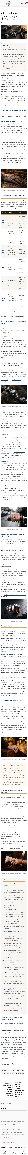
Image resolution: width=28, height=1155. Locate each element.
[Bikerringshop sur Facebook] (2, 1103)
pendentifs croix (16, 379)
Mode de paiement (6, 1127)
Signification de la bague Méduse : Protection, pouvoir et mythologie (8, 1090)
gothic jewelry (4, 1070)
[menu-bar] (3, 3)
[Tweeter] (13, 1064)
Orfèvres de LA (11, 280)
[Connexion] (22, 3)
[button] (25, 1111)
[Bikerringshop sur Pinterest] (6, 1103)
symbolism (21, 1073)
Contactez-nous (5, 1129)
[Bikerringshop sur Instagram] (8, 1103)
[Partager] (11, 1064)
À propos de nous (17, 1129)
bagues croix (4, 379)
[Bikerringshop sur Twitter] (4, 1103)
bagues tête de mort (16, 351)
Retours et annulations (7, 1142)
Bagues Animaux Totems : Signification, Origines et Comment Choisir (19, 1090)
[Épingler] (16, 1064)
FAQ (13, 1137)
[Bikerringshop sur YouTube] (10, 1103)
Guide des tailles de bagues (14, 1132)
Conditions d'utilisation (19, 1127)
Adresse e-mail (5, 1111)
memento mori (5, 1073)
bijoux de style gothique (17, 96)
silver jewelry (13, 1073)
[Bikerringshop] (8, 3)
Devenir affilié (5, 1137)
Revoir (3, 1132)
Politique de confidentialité (9, 1124)
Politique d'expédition (7, 1119)
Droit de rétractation (7, 1140)
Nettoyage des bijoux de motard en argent (12, 1134)
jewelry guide (20, 1070)
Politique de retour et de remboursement (12, 1121)
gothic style (12, 1070)
